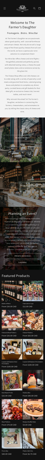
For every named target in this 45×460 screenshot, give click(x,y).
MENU (22, 144)
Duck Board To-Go (7, 393)
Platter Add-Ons (28, 451)
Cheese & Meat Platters (9, 332)
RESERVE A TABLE (22, 138)
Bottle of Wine (6, 303)
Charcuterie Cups (28, 303)
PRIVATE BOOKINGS (23, 256)
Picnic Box (5, 451)
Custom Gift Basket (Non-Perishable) (10, 362)
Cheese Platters (28, 332)
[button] (4, 8)
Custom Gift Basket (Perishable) (33, 362)
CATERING (22, 262)
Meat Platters (6, 422)
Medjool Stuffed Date (29, 422)
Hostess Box (26, 393)
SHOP (22, 185)
